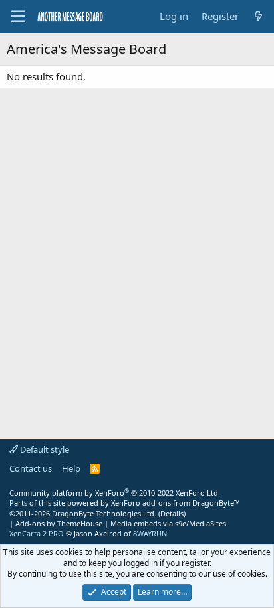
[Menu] (18, 16)
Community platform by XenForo (114, 493)
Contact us (30, 468)
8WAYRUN (150, 533)
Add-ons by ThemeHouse (58, 523)
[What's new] (258, 16)
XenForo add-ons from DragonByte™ (175, 503)
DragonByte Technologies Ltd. (104, 513)
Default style (43, 449)
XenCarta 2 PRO (36, 533)
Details (172, 513)
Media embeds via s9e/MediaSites (168, 523)
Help (71, 468)
